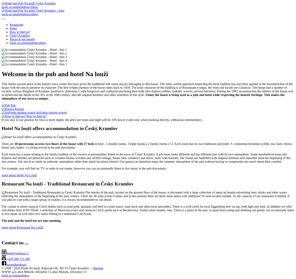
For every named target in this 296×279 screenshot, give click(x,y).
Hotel (13, 28)
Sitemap (98, 268)
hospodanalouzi (16, 264)
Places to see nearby (22, 39)
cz (30, 7)
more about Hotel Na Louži (19, 175)
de (33, 7)
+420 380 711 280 (18, 259)
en (36, 7)
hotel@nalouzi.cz (17, 253)
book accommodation (15, 7)
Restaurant (16, 24)
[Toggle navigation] (3, 19)
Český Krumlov (20, 35)
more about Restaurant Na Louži (22, 227)
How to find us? (20, 32)
